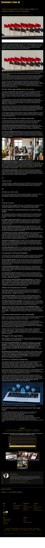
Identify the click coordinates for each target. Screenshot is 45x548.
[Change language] (19, 2)
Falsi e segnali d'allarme (18, 14)
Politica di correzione (6, 520)
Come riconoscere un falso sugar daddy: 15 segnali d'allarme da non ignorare (20, 10)
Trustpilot (5, 514)
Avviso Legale (29, 528)
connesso (8, 492)
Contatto (24, 519)
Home (4, 505)
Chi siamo (35, 505)
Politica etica (25, 510)
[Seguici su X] (4, 509)
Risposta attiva (25, 508)
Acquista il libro (5, 523)
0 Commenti (32, 14)
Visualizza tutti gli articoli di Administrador (20, 482)
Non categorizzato (25, 14)
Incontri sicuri (35, 508)
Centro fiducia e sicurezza (37, 510)
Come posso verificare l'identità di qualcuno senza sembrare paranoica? (18, 416)
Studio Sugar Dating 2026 (27, 522)
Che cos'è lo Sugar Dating (17, 505)
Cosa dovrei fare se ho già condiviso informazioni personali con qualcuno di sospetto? (21, 417)
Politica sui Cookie (23, 528)
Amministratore (10, 14)
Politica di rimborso (36, 528)
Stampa (24, 520)
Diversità (24, 505)
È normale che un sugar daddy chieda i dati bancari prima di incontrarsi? (18, 413)
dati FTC (25, 45)
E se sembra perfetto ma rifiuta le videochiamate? (14, 414)
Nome (10, 437)
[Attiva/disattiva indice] (41, 41)
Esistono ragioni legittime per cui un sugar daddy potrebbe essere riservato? (19, 418)
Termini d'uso (8, 528)
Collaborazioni (5, 522)
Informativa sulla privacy (15, 528)
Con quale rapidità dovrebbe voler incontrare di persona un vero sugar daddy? (20, 412)
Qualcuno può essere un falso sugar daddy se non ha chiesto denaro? (18, 415)
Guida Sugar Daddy (16, 508)
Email (10, 440)
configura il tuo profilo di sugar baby (26, 167)
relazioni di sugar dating (20, 85)
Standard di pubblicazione (7, 519)
